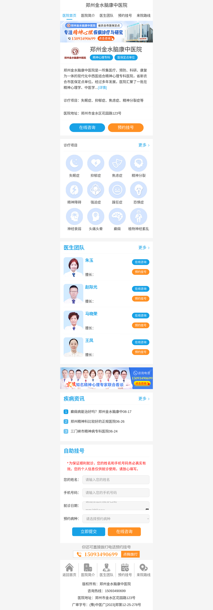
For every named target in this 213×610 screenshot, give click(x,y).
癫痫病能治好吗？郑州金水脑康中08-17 (101, 412)
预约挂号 (125, 15)
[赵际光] (74, 294)
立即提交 (89, 531)
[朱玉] (74, 267)
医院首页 (69, 15)
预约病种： (72, 519)
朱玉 (89, 260)
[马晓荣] (74, 320)
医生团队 (106, 15)
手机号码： (72, 493)
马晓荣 (91, 314)
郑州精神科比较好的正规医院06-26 (97, 421)
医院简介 (88, 15)
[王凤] (74, 347)
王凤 (89, 340)
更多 (142, 145)
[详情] (102, 88)
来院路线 (144, 15)
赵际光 (91, 287)
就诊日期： (72, 506)
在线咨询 (87, 127)
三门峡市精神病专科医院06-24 (94, 431)
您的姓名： (72, 480)
